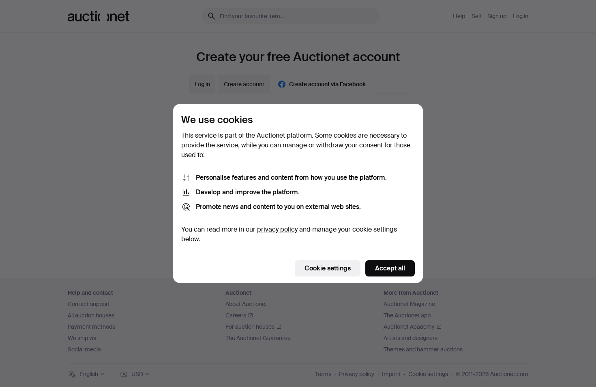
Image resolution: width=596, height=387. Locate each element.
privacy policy (277, 229)
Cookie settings (327, 268)
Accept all (390, 268)
